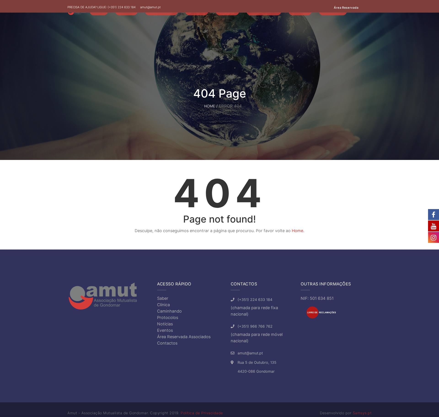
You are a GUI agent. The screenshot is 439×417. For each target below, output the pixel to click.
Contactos (167, 343)
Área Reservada (346, 7)
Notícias (165, 323)
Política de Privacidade (202, 413)
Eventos (165, 330)
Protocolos (167, 317)
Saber (162, 298)
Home (209, 106)
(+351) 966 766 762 (255, 326)
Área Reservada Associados (184, 336)
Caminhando (169, 311)
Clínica (163, 304)
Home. (298, 230)
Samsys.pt (362, 413)
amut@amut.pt (150, 7)
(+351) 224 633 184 (122, 7)
